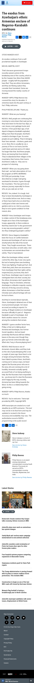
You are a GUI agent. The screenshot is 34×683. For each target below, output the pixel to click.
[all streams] (31, 680)
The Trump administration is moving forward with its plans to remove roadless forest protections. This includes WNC (17, 573)
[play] (3, 681)
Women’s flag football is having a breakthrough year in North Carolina (14, 591)
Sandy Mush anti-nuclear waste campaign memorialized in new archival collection (16, 537)
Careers (6, 663)
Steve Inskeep (6, 34)
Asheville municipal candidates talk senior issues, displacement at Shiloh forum (16, 600)
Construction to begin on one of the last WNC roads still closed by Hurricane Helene (17, 583)
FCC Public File (8, 651)
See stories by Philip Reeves (22, 477)
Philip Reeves (18, 455)
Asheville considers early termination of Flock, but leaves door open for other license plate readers (15, 546)
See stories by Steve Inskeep (19, 446)
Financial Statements (10, 659)
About (5, 630)
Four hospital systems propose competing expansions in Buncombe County (16, 556)
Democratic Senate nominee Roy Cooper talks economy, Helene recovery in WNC (15, 520)
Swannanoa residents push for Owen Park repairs (16, 564)
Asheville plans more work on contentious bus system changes (16, 528)
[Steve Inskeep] (6, 436)
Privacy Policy (8, 643)
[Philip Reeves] (6, 458)
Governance (7, 655)
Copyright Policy (8, 639)
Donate (28, 3)
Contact (6, 634)
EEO (5, 647)
